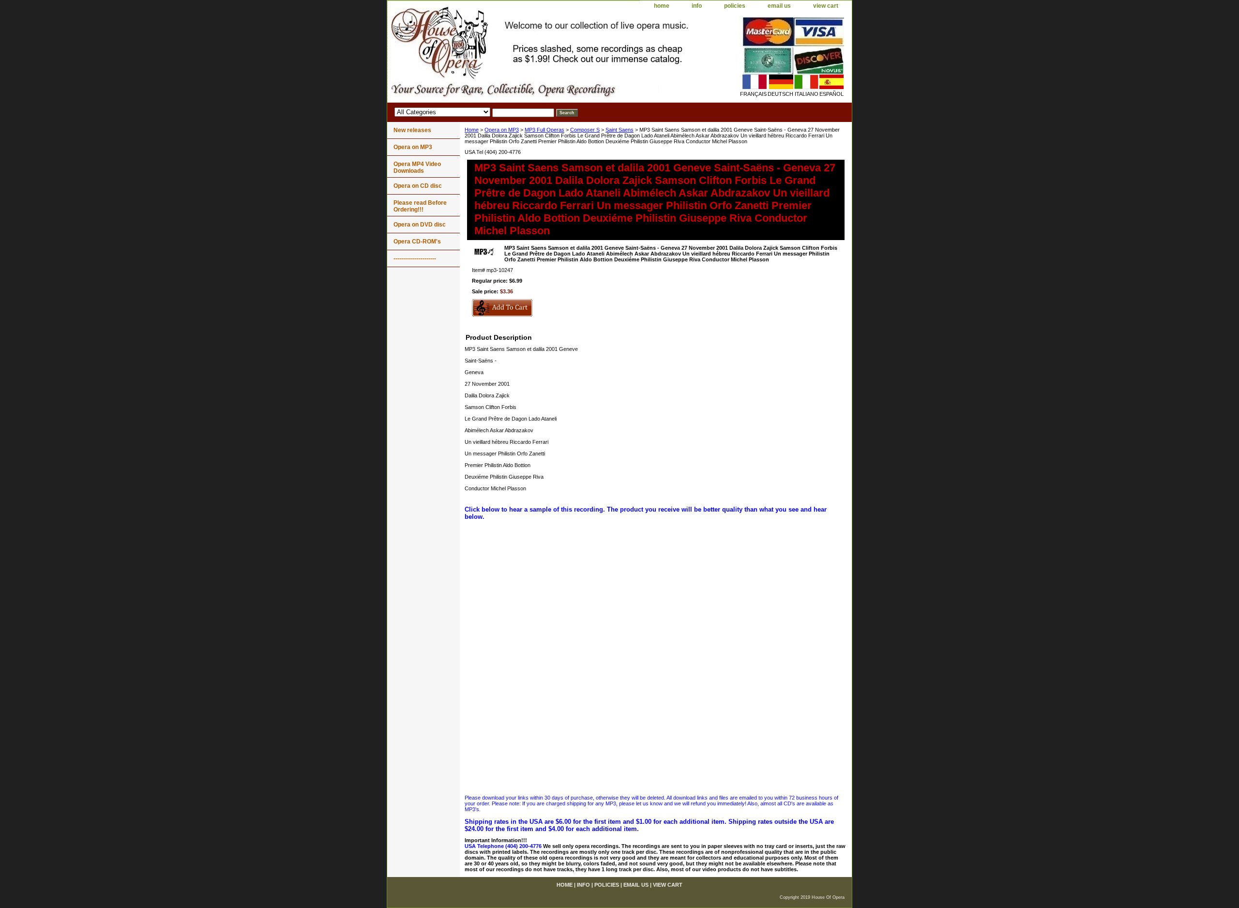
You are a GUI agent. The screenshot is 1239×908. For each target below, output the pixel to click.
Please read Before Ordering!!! (420, 206)
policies (734, 5)
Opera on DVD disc (419, 224)
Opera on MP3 (501, 130)
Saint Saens (619, 130)
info (697, 5)
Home (472, 130)
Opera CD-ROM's (417, 241)
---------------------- (414, 258)
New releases (412, 130)
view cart (825, 5)
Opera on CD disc (417, 185)
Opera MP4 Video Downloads (417, 167)
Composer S (585, 130)
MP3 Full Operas (544, 130)
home (661, 5)
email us (779, 5)
